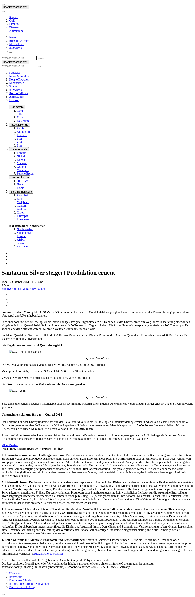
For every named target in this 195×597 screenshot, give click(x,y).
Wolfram (22, 209)
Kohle (20, 187)
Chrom (21, 212)
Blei (19, 138)
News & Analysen (20, 76)
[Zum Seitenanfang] (3, 594)
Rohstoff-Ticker (18, 93)
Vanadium (23, 170)
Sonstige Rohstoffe (21, 191)
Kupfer (13, 17)
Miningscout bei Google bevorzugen (24, 288)
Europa (21, 236)
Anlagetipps (16, 96)
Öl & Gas (22, 181)
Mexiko (13, 445)
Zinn (19, 145)
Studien (13, 86)
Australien (23, 246)
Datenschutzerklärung (22, 587)
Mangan (22, 163)
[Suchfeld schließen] (39, 58)
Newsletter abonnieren (15, 7)
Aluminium (16, 30)
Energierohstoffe (20, 177)
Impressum (15, 576)
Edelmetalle (17, 107)
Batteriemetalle (19, 149)
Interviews (15, 47)
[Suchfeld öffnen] (10, 52)
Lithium (14, 24)
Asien (20, 243)
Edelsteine (23, 219)
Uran (20, 184)
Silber (20, 114)
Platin (20, 117)
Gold (12, 20)
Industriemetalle (19, 124)
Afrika (21, 239)
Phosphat (22, 195)
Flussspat (22, 216)
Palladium (23, 120)
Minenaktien (16, 44)
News (12, 37)
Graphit (21, 166)
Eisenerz (14, 27)
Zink (19, 142)
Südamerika (24, 232)
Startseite (14, 72)
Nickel (21, 156)
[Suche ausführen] (42, 58)
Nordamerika (25, 229)
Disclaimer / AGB (20, 580)
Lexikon (14, 100)
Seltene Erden (25, 173)
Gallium (21, 205)
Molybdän (23, 202)
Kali (19, 198)
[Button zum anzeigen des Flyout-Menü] (3, 4)
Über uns (14, 573)
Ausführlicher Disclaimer (48, 553)
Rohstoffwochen (19, 40)
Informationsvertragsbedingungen (29, 583)
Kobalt (21, 159)
